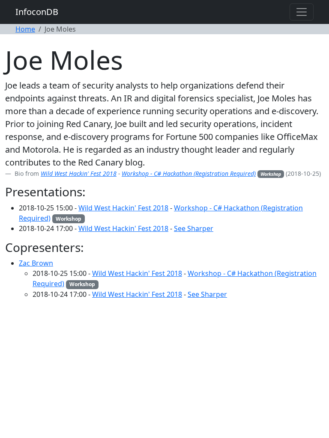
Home (25, 29)
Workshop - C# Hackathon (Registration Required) (189, 173)
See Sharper (193, 228)
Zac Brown (36, 263)
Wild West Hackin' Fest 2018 (79, 173)
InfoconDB (36, 12)
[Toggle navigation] (302, 12)
